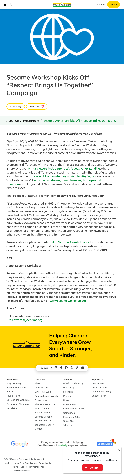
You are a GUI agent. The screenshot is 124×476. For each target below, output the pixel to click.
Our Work (40, 379)
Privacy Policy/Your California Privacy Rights (32, 463)
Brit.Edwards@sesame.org (24, 320)
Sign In (101, 4)
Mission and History (73, 383)
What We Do (41, 387)
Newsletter (12, 408)
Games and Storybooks (18, 404)
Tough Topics (13, 395)
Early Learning (13, 383)
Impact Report (99, 395)
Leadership (68, 387)
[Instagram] (56, 368)
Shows (38, 383)
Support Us (97, 379)
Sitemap (67, 425)
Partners (67, 396)
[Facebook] (66, 368)
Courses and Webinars (18, 399)
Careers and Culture (73, 408)
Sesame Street (42, 412)
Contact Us (69, 412)
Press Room (31, 121)
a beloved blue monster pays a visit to (62, 176)
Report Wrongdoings (35, 467)
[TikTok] (61, 368)
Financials (68, 391)
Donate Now (98, 383)
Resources (12, 379)
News (66, 400)
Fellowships (41, 400)
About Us (12, 121)
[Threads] (77, 368)
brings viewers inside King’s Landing (64, 168)
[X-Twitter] (72, 368)
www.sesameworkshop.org (68, 300)
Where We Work (43, 391)
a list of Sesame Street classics (68, 242)
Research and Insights (46, 396)
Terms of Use (18, 467)
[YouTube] (82, 368)
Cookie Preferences (21, 471)
